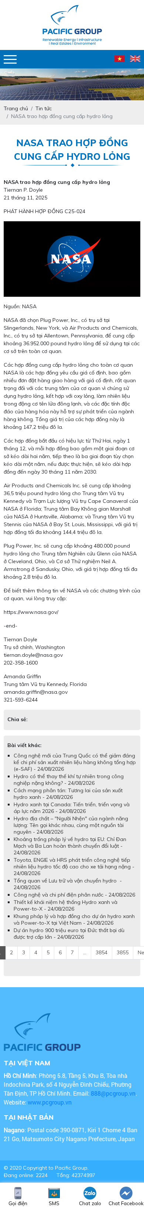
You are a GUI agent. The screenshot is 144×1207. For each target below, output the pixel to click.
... (84, 959)
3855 (122, 959)
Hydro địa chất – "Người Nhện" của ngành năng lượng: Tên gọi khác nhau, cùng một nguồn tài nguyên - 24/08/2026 (71, 833)
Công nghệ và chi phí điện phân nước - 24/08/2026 (74, 902)
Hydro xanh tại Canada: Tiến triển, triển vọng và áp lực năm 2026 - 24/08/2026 (72, 815)
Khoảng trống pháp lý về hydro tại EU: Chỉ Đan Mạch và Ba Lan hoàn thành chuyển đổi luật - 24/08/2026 (70, 853)
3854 (101, 959)
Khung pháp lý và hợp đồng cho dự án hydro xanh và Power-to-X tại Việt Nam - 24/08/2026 (74, 927)
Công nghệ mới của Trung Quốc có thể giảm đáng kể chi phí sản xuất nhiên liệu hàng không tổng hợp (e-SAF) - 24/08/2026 (75, 770)
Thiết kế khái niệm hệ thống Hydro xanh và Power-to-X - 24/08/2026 (65, 912)
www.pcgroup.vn (50, 1109)
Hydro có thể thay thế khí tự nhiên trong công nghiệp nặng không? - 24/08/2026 (69, 787)
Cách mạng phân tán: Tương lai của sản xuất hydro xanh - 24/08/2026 (68, 801)
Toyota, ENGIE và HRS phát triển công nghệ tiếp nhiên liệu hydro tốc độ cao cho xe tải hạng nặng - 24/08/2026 (74, 874)
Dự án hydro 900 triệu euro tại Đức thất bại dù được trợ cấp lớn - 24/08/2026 (69, 941)
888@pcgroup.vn (113, 1101)
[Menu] (10, 59)
